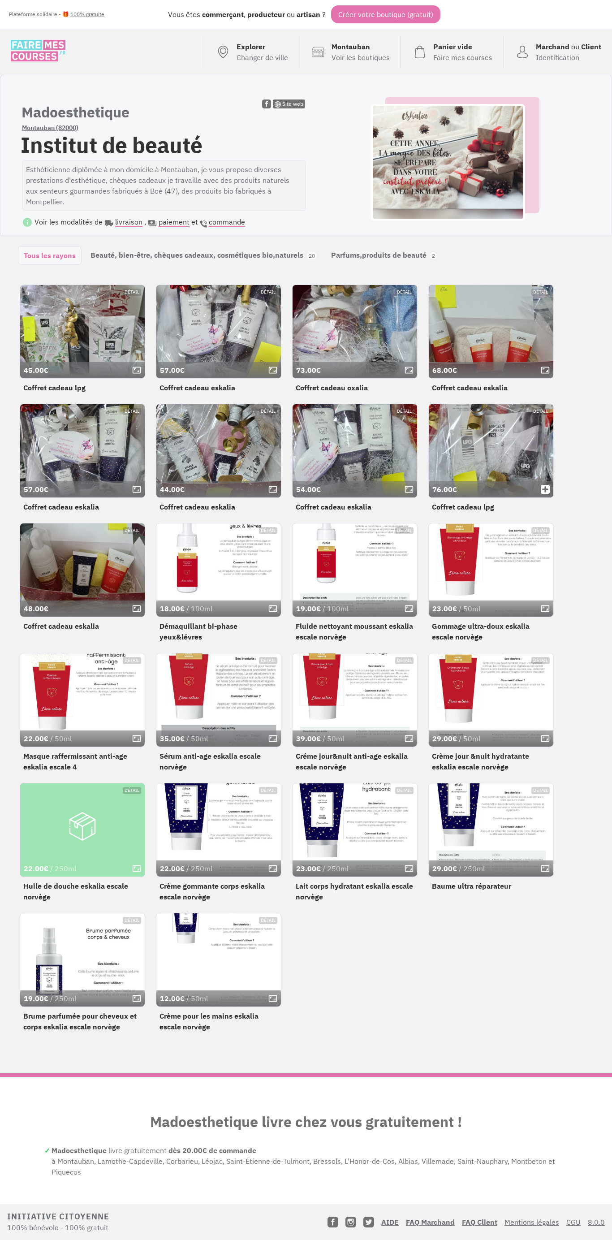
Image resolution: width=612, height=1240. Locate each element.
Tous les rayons (50, 255)
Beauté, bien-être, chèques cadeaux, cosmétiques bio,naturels (203, 255)
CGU (573, 1222)
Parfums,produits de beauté (383, 255)
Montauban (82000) (50, 128)
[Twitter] (368, 1222)
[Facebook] (333, 1222)
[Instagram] (350, 1222)
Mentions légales (531, 1222)
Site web (292, 103)
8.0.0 (596, 1222)
